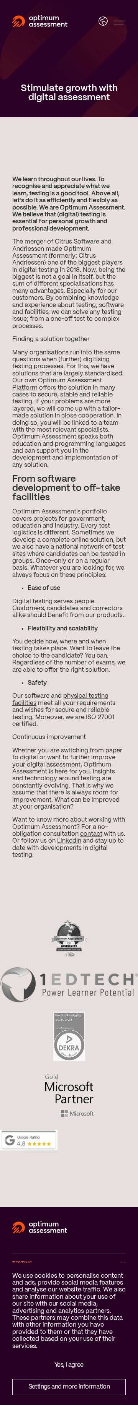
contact (91, 834)
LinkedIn (69, 841)
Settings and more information (69, 1387)
